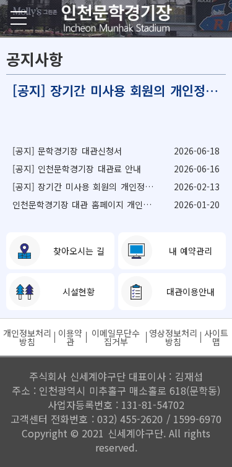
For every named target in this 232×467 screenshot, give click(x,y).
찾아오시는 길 (79, 251)
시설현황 (78, 291)
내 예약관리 (190, 251)
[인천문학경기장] (116, 18)
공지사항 (34, 59)
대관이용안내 (190, 291)
